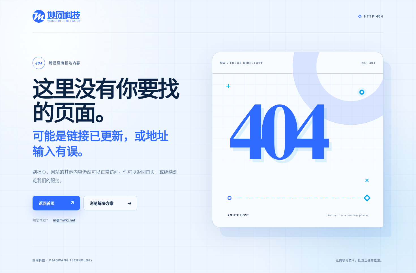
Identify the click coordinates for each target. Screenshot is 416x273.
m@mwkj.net (64, 220)
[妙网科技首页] (56, 16)
